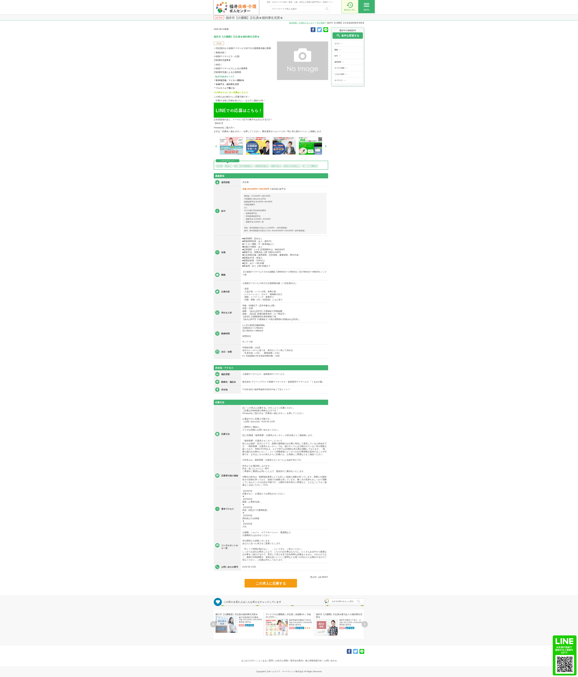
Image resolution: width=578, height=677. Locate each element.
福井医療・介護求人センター (301, 23)
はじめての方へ (248, 660)
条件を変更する (347, 35)
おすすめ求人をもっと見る (343, 601)
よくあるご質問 (265, 660)
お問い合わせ (330, 660)
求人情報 (321, 23)
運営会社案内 (296, 660)
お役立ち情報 (281, 660)
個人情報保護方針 (313, 660)
